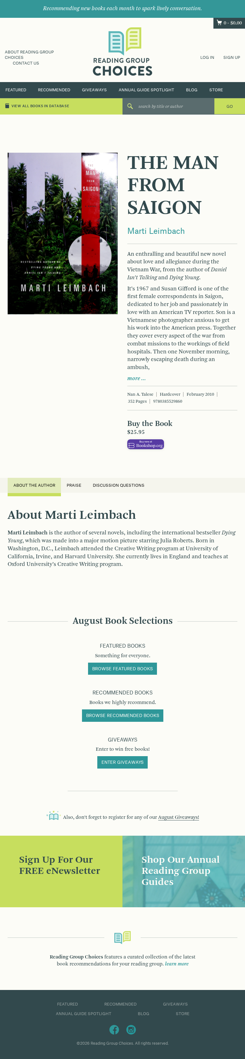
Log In (207, 57)
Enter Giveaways (122, 762)
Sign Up (231, 57)
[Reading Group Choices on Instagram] (131, 1030)
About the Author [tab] (34, 485)
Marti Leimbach (156, 231)
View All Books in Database (40, 106)
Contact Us (26, 63)
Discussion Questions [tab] (119, 485)
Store (216, 90)
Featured (15, 90)
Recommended (54, 90)
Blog (191, 90)
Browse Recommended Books (122, 716)
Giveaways (94, 90)
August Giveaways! (178, 817)
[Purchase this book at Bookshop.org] (145, 444)
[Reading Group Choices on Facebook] (114, 1030)
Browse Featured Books (122, 669)
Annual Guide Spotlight (146, 90)
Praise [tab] (74, 485)
